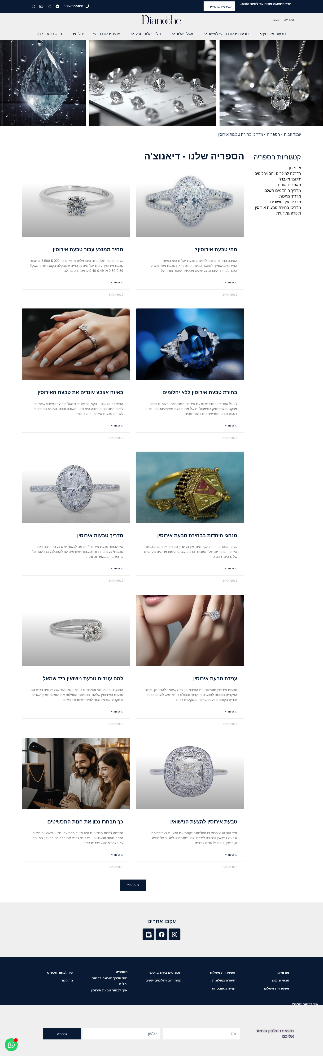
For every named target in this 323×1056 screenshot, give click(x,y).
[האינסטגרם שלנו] (50, 6)
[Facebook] (161, 934)
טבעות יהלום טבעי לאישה (228, 33)
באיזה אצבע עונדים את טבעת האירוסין (80, 392)
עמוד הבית (292, 134)
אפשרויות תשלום (276, 988)
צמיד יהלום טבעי (106, 33)
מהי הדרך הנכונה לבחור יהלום (109, 981)
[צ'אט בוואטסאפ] (33, 6)
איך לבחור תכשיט (60, 972)
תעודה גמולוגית (288, 213)
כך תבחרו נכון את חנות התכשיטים (85, 821)
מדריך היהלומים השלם (282, 190)
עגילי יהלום (184, 33)
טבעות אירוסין (274, 33)
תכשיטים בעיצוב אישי (165, 972)
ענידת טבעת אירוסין (215, 678)
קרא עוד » (231, 282)
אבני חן (295, 167)
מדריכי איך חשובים (285, 201)
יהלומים (77, 33)
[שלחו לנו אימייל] (41, 6)
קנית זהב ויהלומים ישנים (163, 980)
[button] (133, 885)
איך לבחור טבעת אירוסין (109, 990)
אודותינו (283, 972)
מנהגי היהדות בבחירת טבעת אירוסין (197, 535)
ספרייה (289, 20)
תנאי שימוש (280, 980)
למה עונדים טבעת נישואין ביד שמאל (83, 678)
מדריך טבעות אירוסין (100, 535)
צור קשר (67, 980)
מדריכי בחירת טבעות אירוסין (278, 207)
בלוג (276, 20)
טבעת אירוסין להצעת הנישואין (203, 821)
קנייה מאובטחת (223, 988)
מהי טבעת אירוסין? (216, 249)
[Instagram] (174, 934)
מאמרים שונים (289, 184)
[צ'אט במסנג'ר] (58, 6)
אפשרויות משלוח (222, 972)
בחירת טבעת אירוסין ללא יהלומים (199, 392)
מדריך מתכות (290, 196)
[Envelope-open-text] (148, 934)
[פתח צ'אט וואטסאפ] (11, 1044)
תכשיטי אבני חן (49, 33)
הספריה (273, 134)
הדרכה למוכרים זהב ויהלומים (277, 173)
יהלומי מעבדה (290, 179)
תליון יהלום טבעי (148, 33)
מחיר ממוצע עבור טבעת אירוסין (88, 249)
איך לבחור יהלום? (305, 1004)
